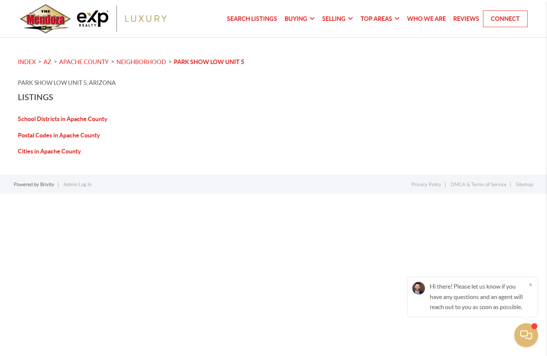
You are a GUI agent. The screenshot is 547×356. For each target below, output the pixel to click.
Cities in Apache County (49, 151)
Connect (505, 18)
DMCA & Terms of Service (478, 184)
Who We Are (426, 18)
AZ (47, 61)
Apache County (84, 61)
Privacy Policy (426, 184)
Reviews (466, 18)
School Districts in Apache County (63, 118)
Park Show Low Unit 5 (209, 61)
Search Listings (252, 18)
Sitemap (524, 184)
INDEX (27, 61)
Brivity (47, 184)
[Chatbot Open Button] (526, 335)
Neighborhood (141, 61)
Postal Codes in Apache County (59, 135)
